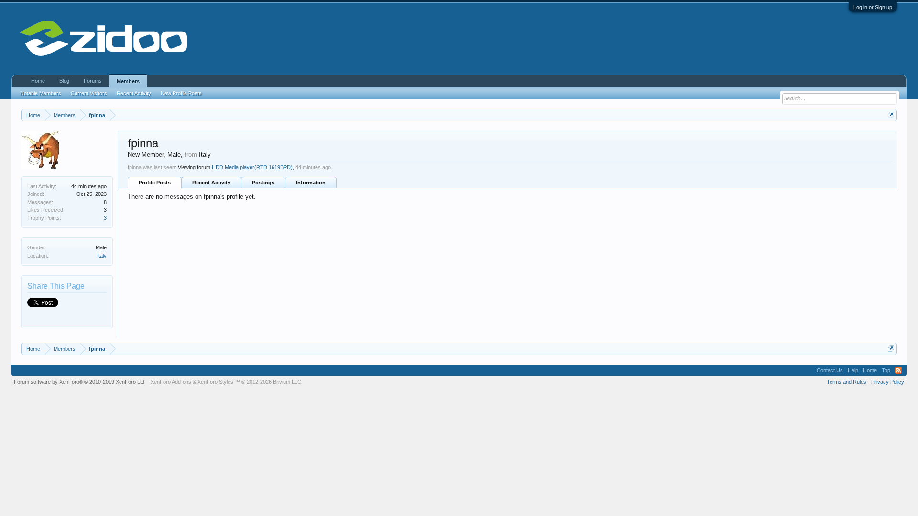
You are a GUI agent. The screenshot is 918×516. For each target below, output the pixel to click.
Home (38, 81)
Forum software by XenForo (80, 382)
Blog (64, 81)
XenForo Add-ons (171, 382)
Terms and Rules (846, 382)
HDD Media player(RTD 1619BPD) (252, 167)
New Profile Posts (181, 93)
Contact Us (830, 370)
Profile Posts (155, 182)
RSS (898, 370)
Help (853, 370)
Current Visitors (89, 93)
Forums (93, 81)
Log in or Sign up (872, 7)
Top (886, 370)
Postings (263, 182)
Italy (102, 255)
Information (311, 182)
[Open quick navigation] (891, 115)
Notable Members (40, 93)
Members (128, 81)
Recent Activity (211, 182)
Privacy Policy (887, 382)
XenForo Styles (215, 382)
